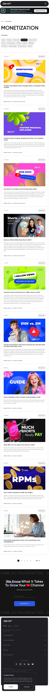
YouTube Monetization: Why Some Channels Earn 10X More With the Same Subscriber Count (24, 345)
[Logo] (7, 3)
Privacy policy (29, 681)
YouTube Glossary (22, 46)
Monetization (24, 39)
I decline (26, 686)
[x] (24, 664)
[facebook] (16, 664)
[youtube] (32, 664)
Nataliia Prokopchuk (20, 101)
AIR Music (30, 46)
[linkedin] (28, 664)
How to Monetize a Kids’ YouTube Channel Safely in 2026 (22, 397)
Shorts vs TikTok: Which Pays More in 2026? (17, 240)
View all (3, 39)
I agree (10, 686)
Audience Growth (32, 39)
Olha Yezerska (19, 360)
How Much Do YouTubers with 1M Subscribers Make (20, 189)
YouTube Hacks (16, 39)
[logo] (24, 621)
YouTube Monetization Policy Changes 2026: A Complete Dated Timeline (24, 86)
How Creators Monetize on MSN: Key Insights (18, 492)
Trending (9, 39)
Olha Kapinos (19, 308)
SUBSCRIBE (23, 603)
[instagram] (20, 664)
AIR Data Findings (12, 46)
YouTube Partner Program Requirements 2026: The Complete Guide (23, 139)
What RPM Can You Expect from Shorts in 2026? (19, 445)
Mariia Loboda (19, 152)
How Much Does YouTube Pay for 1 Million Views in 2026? (22, 292)
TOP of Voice (4, 46)
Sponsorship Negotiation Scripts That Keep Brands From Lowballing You (22, 541)
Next (37, 560)
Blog (2, 21)
